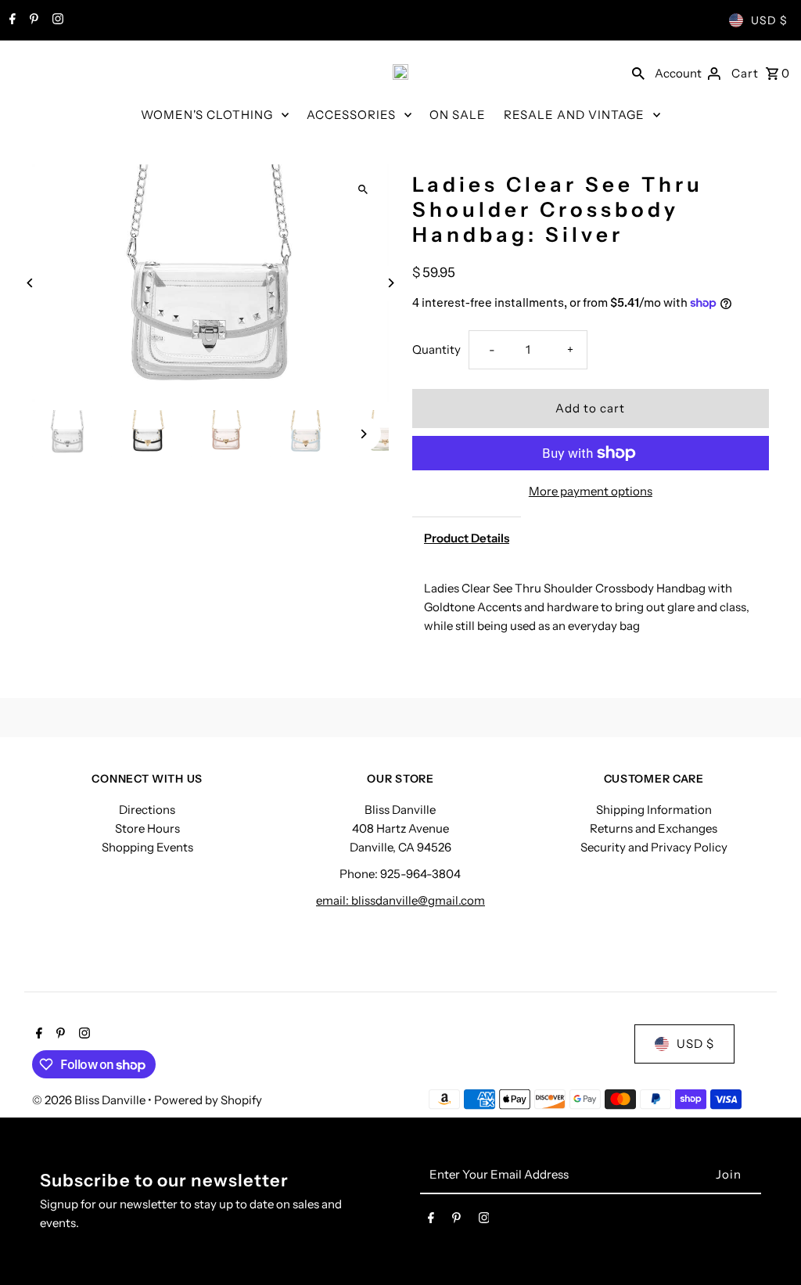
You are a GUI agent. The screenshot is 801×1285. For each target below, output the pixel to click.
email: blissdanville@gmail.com (400, 900)
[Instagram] (55, 20)
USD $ (769, 20)
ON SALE (457, 114)
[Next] (390, 283)
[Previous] (30, 283)
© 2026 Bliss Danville (90, 1099)
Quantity (436, 349)
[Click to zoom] (363, 189)
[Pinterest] (32, 20)
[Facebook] (10, 20)
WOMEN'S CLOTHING (207, 114)
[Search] (638, 72)
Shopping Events (147, 847)
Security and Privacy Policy (653, 847)
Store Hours (147, 828)
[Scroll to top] (767, 1244)
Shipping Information (654, 809)
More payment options (590, 491)
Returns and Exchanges (653, 828)
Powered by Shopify (208, 1099)
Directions (147, 809)
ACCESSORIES (351, 114)
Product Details (466, 538)
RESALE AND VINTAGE (574, 114)
